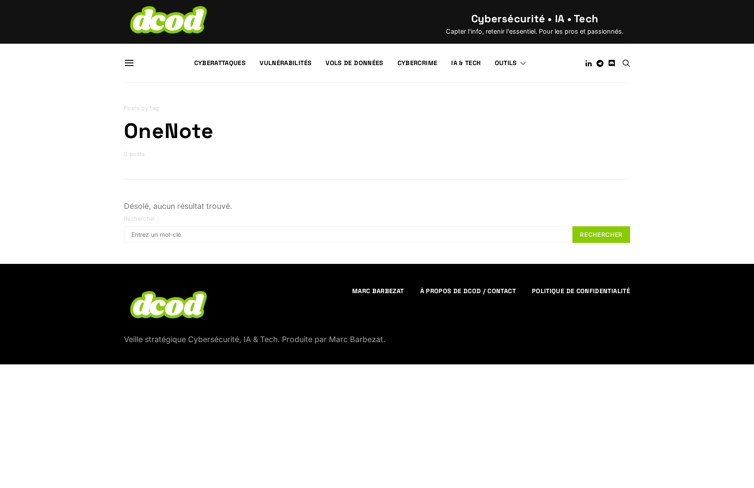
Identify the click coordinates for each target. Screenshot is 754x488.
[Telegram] (599, 63)
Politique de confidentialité (581, 291)
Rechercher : (142, 218)
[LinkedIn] (589, 63)
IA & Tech (465, 63)
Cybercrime (418, 63)
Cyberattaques (220, 63)
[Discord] (611, 63)
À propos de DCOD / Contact (468, 291)
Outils (506, 63)
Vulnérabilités (286, 63)
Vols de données (354, 63)
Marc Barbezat (378, 291)
